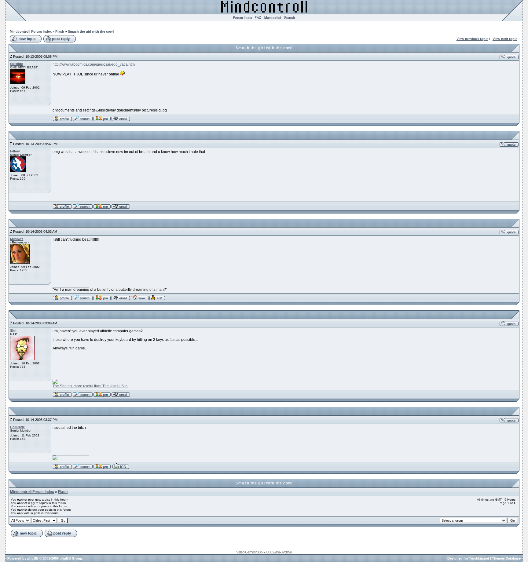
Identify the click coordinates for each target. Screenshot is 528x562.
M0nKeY (16, 239)
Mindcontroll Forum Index (31, 31)
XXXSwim (272, 552)
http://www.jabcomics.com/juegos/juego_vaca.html (94, 64)
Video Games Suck (249, 552)
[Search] (289, 20)
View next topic (505, 39)
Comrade (17, 427)
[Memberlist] (273, 20)
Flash (59, 31)
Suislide (16, 64)
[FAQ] (258, 20)
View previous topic (472, 39)
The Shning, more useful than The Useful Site (90, 386)
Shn (13, 330)
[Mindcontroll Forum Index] (242, 20)
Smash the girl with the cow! (91, 31)
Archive (286, 552)
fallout (15, 151)
